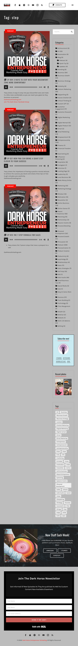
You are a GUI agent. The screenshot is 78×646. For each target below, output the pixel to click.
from (58, 451)
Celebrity (61, 86)
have (64, 451)
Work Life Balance (64, 321)
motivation (60, 464)
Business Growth (64, 75)
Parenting (61, 217)
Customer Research (65, 112)
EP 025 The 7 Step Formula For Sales (24, 235)
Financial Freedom (64, 148)
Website (61, 318)
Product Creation (63, 251)
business (64, 412)
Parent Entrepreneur (63, 474)
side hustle (60, 493)
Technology (62, 303)
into (58, 454)
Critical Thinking (63, 101)
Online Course (63, 208)
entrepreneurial (62, 445)
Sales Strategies (63, 268)
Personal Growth (63, 236)
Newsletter (61, 200)
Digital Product (63, 126)
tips (65, 509)
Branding (61, 69)
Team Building (63, 300)
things (59, 509)
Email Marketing (63, 132)
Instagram (61, 165)
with (58, 515)
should (65, 489)
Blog (59, 57)
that (68, 506)
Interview (61, 168)
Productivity (62, 256)
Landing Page (62, 171)
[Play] (6, 87)
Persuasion (62, 242)
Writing (60, 326)
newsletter (60, 468)
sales (58, 489)
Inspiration (61, 162)
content (59, 422)
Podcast (10, 31)
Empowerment (63, 137)
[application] (27, 87)
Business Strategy (64, 81)
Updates (62, 66)
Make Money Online (65, 180)
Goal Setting (62, 154)
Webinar (61, 315)
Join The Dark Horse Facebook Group (16, 102)
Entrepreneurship (64, 140)
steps (58, 496)
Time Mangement (64, 306)
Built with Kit (39, 626)
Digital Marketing (64, 117)
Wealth (60, 312)
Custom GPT (62, 104)
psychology (62, 259)
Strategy (59, 502)
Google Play (61, 361)
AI (58, 51)
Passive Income (63, 223)
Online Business (63, 203)
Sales (60, 265)
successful (60, 506)
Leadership (62, 174)
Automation (62, 54)
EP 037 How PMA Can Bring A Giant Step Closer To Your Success (23, 160)
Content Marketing (64, 89)
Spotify (57, 555)
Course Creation (63, 98)
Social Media (62, 286)
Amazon (50, 550)
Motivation (61, 197)
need (68, 464)
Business (61, 72)
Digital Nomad (63, 123)
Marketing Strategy (64, 189)
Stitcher (66, 358)
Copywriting (62, 95)
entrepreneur (61, 441)
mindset (59, 461)
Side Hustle (62, 277)
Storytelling (60, 499)
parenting (60, 477)
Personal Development (60, 485)
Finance (60, 145)
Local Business (63, 177)
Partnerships (62, 220)
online (68, 468)
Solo (59, 289)
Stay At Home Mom (64, 292)
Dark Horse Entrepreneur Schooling (34, 640)
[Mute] (44, 87)
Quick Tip (63, 63)
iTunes (59, 358)
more (67, 461)
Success (61, 297)
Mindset (61, 194)
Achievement (62, 48)
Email (60, 129)
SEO (59, 274)
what (64, 512)
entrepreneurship (62, 448)
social (69, 493)
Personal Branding (64, 226)
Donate (58, 5)
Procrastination (63, 248)
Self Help (61, 271)
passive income (62, 481)
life (63, 454)
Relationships (62, 262)
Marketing (61, 186)
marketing (60, 458)
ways (58, 512)
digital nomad (61, 432)
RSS (68, 361)
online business (62, 471)
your (64, 515)
